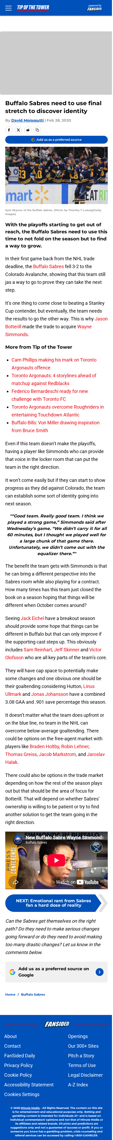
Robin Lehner (75, 746)
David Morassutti (27, 120)
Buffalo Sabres (48, 266)
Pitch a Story (81, 1055)
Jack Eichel (32, 618)
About (10, 1036)
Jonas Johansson (49, 694)
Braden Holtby (44, 746)
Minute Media (30, 1108)
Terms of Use (82, 1065)
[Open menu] (8, 8)
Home (10, 994)
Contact (12, 1046)
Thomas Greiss (21, 754)
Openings (78, 1036)
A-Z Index (78, 1084)
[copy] (37, 130)
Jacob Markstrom (57, 754)
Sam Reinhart (38, 649)
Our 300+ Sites (83, 1046)
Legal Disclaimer (85, 1075)
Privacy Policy (18, 1065)
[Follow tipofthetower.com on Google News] (100, 972)
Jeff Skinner (66, 649)
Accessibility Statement (29, 1084)
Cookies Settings (21, 1094)
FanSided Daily (19, 1055)
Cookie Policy (18, 1075)
